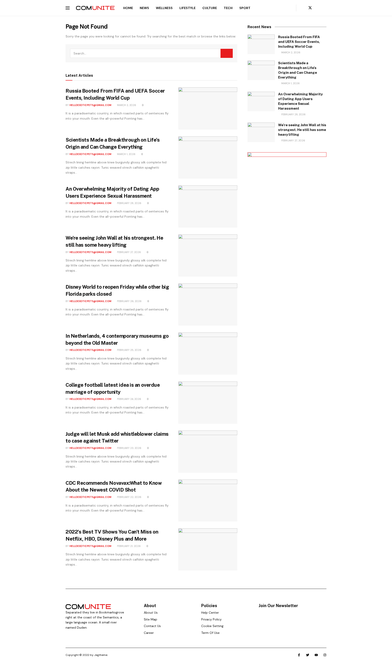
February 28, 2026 (128, 203)
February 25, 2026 (128, 350)
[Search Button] (289, 8)
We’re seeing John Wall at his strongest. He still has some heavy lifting (302, 129)
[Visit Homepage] (95, 8)
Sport (244, 8)
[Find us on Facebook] (302, 8)
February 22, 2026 (128, 497)
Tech (228, 8)
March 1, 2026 (125, 154)
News (144, 8)
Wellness (164, 8)
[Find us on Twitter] (310, 8)
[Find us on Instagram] (325, 8)
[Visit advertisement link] (286, 231)
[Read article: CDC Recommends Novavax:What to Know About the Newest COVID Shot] (207, 501)
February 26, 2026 (129, 301)
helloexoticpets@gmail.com (90, 105)
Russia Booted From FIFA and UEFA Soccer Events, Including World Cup (299, 41)
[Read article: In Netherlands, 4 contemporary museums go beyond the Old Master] (207, 353)
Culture (209, 8)
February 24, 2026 (128, 399)
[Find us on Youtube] (317, 8)
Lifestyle (187, 8)
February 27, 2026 (128, 252)
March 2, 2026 (126, 105)
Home (128, 8)
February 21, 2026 (128, 546)
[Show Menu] (68, 8)
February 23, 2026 (128, 448)
